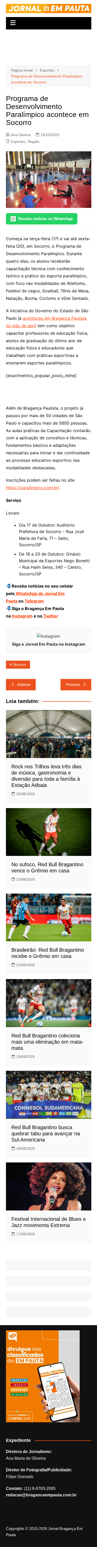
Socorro (19, 664)
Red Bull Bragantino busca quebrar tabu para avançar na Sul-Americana (45, 1133)
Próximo (73, 684)
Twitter (50, 616)
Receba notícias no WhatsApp (45, 218)
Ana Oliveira (21, 135)
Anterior (24, 684)
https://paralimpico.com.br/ (32, 487)
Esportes (18, 141)
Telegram (34, 601)
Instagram (22, 616)
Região (33, 141)
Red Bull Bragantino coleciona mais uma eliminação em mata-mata (47, 1042)
